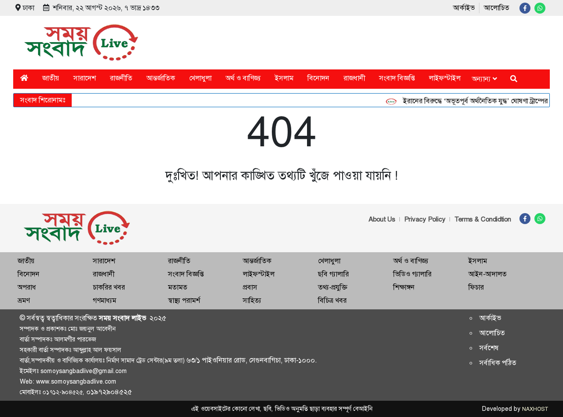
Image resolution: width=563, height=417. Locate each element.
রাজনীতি (121, 78)
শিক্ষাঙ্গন (404, 287)
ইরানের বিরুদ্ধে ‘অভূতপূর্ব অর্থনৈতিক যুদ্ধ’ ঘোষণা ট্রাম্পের (471, 100)
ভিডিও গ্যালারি (412, 274)
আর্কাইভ (464, 7)
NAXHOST (535, 409)
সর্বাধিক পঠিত (497, 362)
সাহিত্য (252, 300)
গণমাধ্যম (104, 300)
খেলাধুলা (200, 78)
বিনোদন (318, 78)
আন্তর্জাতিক (160, 78)
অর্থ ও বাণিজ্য (243, 78)
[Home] (24, 78)
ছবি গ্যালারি (333, 274)
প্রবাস (250, 287)
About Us (382, 219)
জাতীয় (50, 78)
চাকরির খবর (109, 287)
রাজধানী (354, 78)
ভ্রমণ (23, 300)
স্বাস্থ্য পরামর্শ (184, 300)
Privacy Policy (425, 219)
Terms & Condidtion (482, 219)
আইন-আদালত (487, 274)
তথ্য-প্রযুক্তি (332, 287)
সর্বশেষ (489, 347)
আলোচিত (496, 7)
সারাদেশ (84, 78)
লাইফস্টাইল (445, 78)
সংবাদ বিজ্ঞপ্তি (397, 78)
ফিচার (476, 287)
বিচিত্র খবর (332, 300)
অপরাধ (27, 287)
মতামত (177, 287)
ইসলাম (284, 78)
